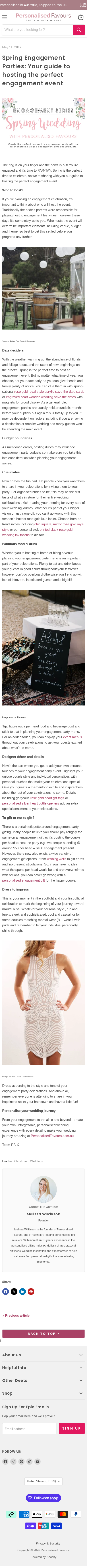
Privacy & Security (48, 1543)
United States (41, 1481)
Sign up (71, 1428)
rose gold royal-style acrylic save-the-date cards (49, 391)
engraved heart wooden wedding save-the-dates (41, 397)
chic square (42, 524)
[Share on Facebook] (5, 1291)
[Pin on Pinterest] (31, 1291)
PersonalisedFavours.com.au (52, 1136)
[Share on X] (14, 1291)
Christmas (20, 1161)
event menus (72, 737)
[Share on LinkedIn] (22, 1291)
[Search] (79, 30)
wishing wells (56, 859)
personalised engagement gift (23, 880)
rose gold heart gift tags (47, 798)
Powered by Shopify (43, 1557)
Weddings (36, 1161)
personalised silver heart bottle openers (30, 803)
